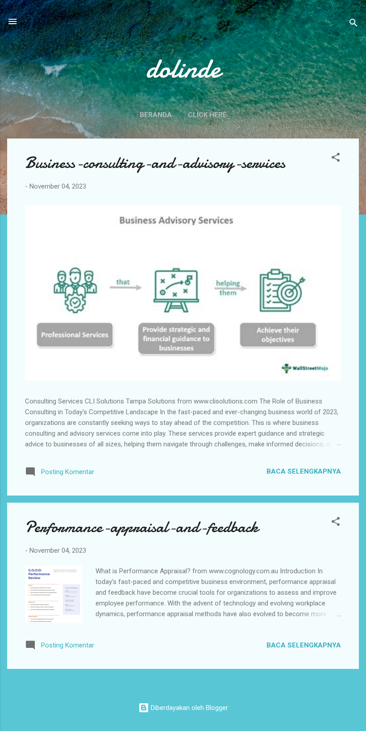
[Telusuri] (353, 24)
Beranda (156, 115)
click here (207, 115)
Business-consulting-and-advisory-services (155, 163)
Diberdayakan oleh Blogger (188, 708)
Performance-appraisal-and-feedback (141, 527)
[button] (335, 159)
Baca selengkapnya (303, 471)
